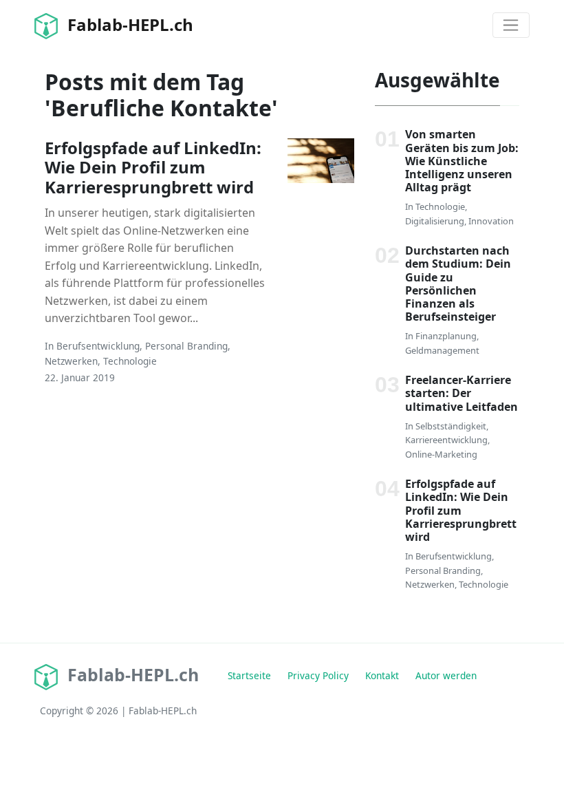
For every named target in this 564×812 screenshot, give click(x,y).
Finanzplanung (446, 336)
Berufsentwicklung (98, 345)
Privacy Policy (318, 675)
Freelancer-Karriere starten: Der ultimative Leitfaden (461, 393)
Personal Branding (186, 345)
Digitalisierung (434, 221)
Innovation (491, 221)
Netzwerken (71, 360)
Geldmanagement (442, 350)
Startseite (249, 675)
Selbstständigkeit (450, 426)
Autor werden (446, 675)
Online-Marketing (441, 454)
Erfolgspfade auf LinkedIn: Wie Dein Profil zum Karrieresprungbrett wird (153, 167)
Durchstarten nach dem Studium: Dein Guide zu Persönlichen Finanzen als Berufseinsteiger (458, 283)
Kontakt (382, 675)
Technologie (130, 360)
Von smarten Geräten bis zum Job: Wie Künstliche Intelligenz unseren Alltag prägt (462, 161)
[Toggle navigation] (511, 25)
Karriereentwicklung (446, 440)
